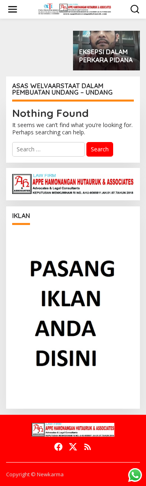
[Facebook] (58, 446)
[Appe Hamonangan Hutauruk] (74, 9)
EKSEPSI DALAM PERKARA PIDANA (106, 56)
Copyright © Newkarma (35, 474)
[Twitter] (73, 446)
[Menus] (12, 9)
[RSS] (87, 446)
